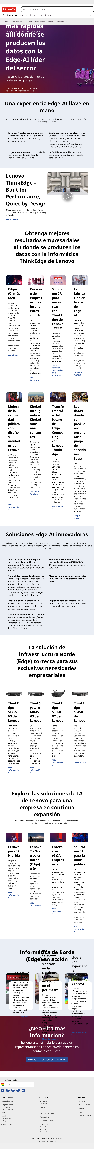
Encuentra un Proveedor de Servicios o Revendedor (44, 1128)
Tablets (42, 1107)
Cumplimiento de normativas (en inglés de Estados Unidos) (7, 1108)
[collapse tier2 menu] (66, 21)
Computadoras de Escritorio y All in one (47, 1112)
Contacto (82, 1101)
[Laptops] (9, 21)
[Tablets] (54, 21)
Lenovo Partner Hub (86, 1116)
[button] (91, 9)
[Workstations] (45, 21)
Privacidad (42, 1141)
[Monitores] (64, 21)
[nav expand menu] (3, 15)
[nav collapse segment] (90, 15)
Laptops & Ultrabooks (43, 1102)
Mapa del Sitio (51, 1141)
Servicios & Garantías (47, 1121)
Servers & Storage (13, 31)
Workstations (44, 1117)
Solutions (27, 31)
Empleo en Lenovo (7, 1124)
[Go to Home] (9, 9)
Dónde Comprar (84, 1105)
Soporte (81, 1108)
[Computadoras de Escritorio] (33, 21)
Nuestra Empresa (7, 1101)
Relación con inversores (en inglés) (6, 1118)
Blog (80, 1112)
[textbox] (17, 1084)
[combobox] (55, 9)
